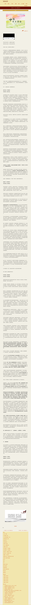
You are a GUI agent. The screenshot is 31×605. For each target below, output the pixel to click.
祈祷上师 (4, 570)
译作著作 (25, 5)
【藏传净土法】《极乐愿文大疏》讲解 (8, 556)
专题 (3, 561)
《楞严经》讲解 (5, 543)
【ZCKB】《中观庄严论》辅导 (7, 551)
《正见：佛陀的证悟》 (6, 545)
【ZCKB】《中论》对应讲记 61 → (23, 530)
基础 (8, 3)
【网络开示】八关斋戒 (8, 592)
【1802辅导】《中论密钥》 (7, 549)
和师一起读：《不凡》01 (8, 596)
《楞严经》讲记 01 (7, 594)
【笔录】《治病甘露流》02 (8, 595)
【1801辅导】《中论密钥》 (7, 548)
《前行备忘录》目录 (6, 538)
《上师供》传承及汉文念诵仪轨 (9, 591)
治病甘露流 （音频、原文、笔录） (9, 585)
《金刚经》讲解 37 (5, 575)
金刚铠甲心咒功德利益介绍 (8, 586)
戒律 (16, 3)
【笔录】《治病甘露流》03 (8, 601)
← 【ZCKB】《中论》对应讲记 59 (8, 530)
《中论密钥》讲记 (5, 535)
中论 (3, 562)
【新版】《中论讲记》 (6, 554)
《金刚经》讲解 (5, 546)
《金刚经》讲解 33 (5, 582)
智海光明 (5, 1)
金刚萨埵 (4, 572)
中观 (12, 3)
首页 (5, 3)
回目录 (15, 526)
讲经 (26, 3)
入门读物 (22, 3)
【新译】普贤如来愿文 (8, 602)
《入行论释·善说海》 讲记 (6, 537)
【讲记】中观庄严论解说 (6, 557)
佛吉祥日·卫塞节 (5, 564)
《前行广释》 (5, 540)
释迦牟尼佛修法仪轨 (7, 600)
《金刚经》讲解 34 (5, 580)
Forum (4, 559)
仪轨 (19, 3)
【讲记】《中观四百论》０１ (9, 598)
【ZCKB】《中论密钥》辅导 (7, 553)
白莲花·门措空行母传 (6, 569)
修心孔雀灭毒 (5, 565)
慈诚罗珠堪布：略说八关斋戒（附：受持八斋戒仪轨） (12, 590)
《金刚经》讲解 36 (5, 577)
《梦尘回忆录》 (5, 541)
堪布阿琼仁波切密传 (7, 589)
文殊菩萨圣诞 (5, 567)
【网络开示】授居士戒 (8, 597)
